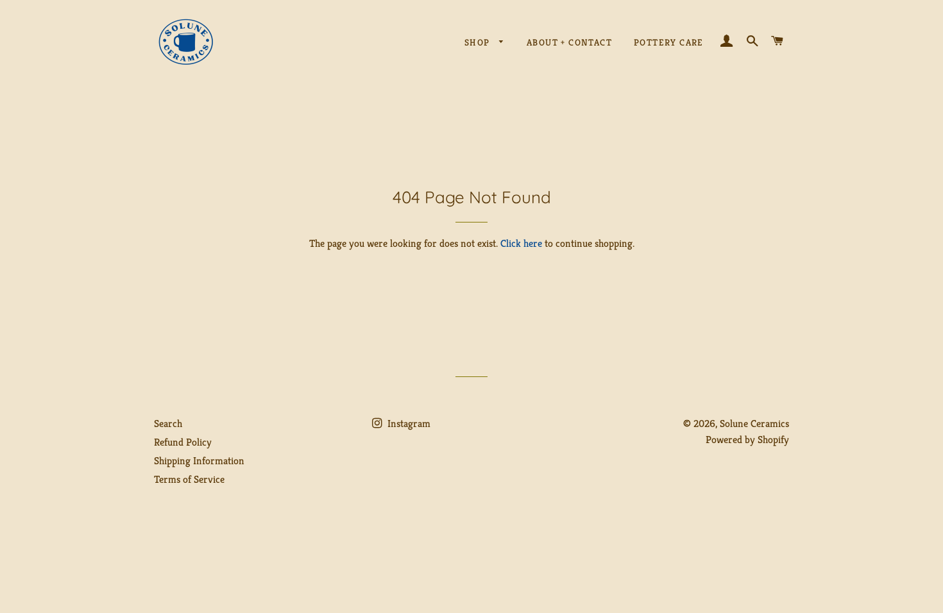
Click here (521, 243)
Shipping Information (199, 460)
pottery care (669, 42)
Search (168, 423)
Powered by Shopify (747, 439)
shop (478, 42)
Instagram (407, 423)
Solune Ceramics (754, 423)
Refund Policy (183, 442)
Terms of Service (189, 479)
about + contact (569, 42)
